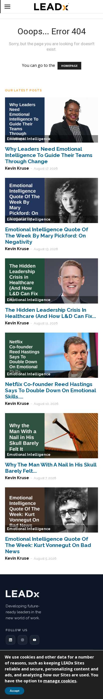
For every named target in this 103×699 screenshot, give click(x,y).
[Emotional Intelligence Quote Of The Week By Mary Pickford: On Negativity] (51, 200)
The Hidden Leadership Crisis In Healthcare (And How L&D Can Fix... (50, 313)
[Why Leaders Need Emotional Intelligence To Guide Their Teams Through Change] (51, 120)
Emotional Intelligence (29, 139)
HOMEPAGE (69, 66)
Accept (14, 691)
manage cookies (59, 681)
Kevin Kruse (17, 168)
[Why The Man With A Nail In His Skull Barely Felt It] (51, 435)
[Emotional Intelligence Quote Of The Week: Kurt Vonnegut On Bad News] (51, 510)
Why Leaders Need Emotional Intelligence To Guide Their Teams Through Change (48, 155)
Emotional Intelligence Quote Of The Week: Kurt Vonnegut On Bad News (48, 545)
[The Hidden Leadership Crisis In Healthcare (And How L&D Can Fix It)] (51, 281)
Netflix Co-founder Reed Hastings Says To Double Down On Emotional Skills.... (50, 390)
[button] (10, 640)
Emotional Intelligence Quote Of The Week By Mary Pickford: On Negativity (46, 235)
